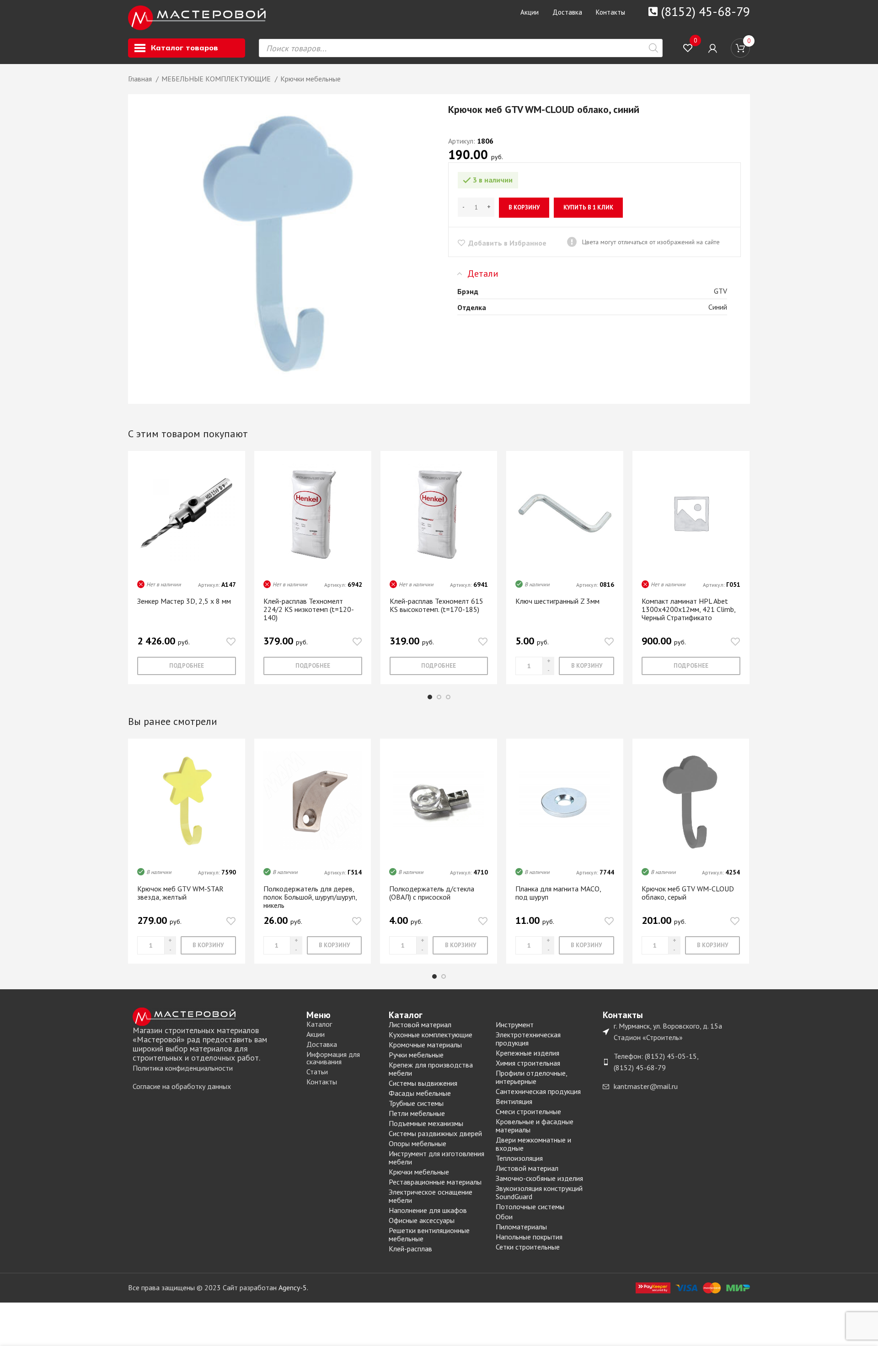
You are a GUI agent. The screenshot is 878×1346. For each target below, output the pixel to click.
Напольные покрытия (529, 1237)
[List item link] (215, 1068)
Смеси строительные (528, 1111)
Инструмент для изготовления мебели (436, 1157)
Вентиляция (514, 1101)
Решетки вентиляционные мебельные (429, 1234)
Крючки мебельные (310, 78)
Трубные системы (416, 1103)
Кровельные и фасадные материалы (534, 1125)
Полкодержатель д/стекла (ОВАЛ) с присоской (431, 892)
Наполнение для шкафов (428, 1210)
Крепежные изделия (527, 1053)
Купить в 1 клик (588, 207)
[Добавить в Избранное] (231, 642)
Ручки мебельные (416, 1055)
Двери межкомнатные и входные (533, 1144)
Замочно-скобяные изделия (539, 1178)
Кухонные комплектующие (430, 1034)
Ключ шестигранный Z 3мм (557, 601)
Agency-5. (293, 1287)
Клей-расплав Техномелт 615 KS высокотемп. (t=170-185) (436, 605)
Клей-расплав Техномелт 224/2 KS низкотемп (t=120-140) (308, 609)
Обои (504, 1216)
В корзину (524, 207)
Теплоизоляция (519, 1158)
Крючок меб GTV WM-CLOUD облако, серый (688, 892)
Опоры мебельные (417, 1143)
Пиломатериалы (521, 1227)
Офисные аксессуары (422, 1220)
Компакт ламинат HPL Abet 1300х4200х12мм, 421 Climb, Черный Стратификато (688, 609)
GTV (720, 290)
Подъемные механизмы (426, 1123)
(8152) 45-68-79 (705, 11)
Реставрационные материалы (435, 1182)
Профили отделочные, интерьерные (531, 1077)
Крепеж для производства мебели (431, 1069)
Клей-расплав (410, 1248)
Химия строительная (528, 1063)
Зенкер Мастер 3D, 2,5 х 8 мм (184, 601)
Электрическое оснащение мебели (430, 1196)
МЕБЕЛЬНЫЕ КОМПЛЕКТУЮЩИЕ (217, 78)
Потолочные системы (530, 1206)
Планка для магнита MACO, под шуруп (558, 892)
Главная (141, 78)
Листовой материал (420, 1024)
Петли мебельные (417, 1113)
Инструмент (515, 1024)
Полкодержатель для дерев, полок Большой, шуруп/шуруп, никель (310, 897)
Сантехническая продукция (538, 1091)
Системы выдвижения (423, 1083)
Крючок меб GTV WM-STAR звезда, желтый (180, 892)
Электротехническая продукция (528, 1038)
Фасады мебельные (420, 1093)
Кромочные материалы (425, 1044)
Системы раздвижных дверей (435, 1133)
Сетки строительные (528, 1247)
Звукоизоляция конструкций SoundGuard (539, 1192)
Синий (717, 306)
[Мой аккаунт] (713, 48)
